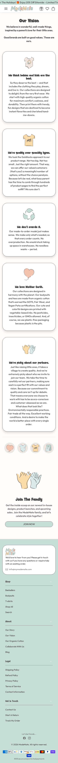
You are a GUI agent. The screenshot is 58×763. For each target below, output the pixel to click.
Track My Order (12, 720)
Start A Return (12, 715)
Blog (7, 652)
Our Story (9, 630)
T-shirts (8, 601)
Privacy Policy (11, 680)
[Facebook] (24, 738)
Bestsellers (10, 590)
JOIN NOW (29, 524)
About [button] (8, 621)
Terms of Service (13, 686)
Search (8, 612)
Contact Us (10, 709)
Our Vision (10, 635)
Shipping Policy (12, 669)
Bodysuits (9, 595)
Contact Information (15, 692)
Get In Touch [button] (11, 701)
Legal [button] (7, 661)
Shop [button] (7, 582)
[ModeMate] (23, 8)
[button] (6, 8)
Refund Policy (11, 675)
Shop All (9, 606)
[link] (41, 8)
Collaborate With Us (14, 646)
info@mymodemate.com (20, 569)
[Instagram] (29, 738)
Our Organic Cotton (14, 641)
